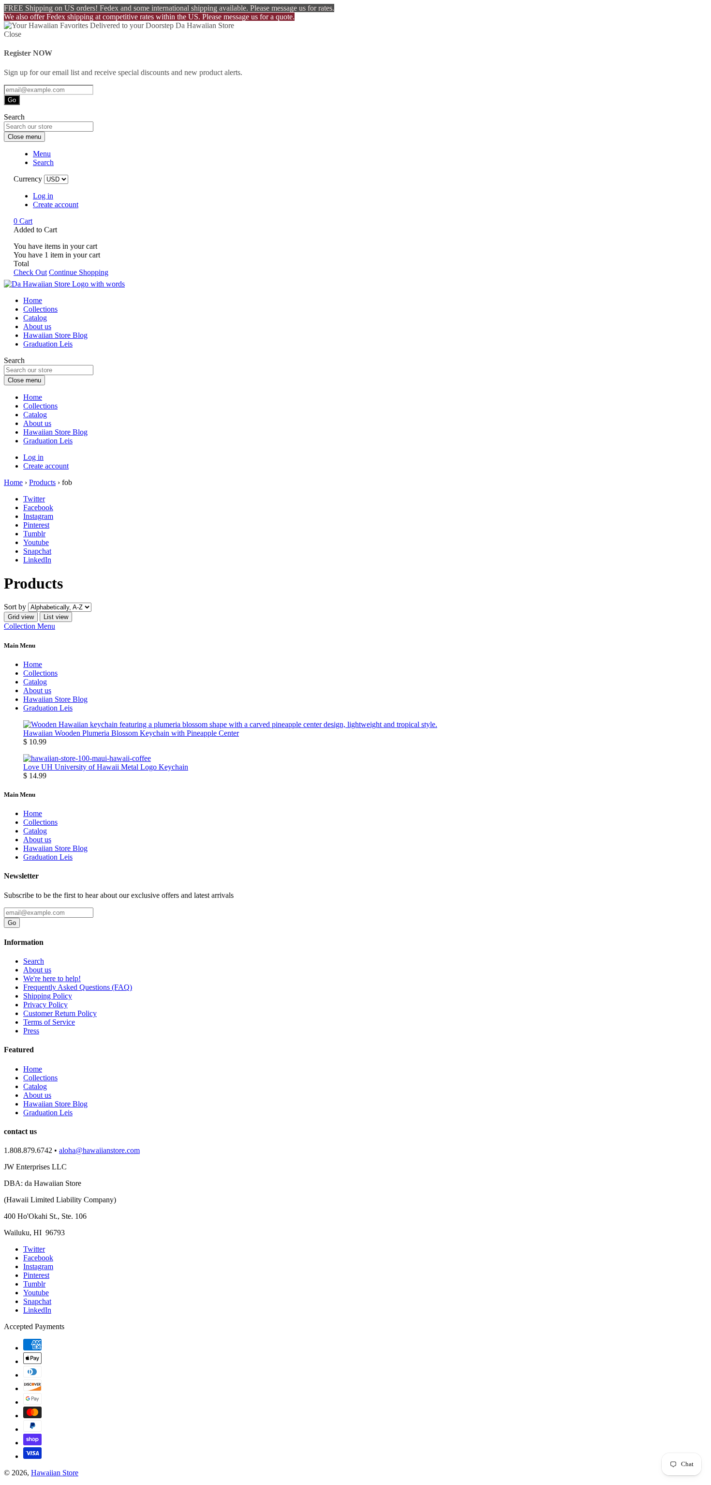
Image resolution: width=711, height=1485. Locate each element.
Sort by (15, 607)
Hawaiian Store (54, 1473)
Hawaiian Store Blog (55, 335)
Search (33, 961)
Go (12, 100)
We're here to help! (52, 978)
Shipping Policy (47, 996)
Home (32, 300)
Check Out (30, 272)
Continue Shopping (78, 272)
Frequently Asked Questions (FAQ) (77, 987)
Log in (43, 196)
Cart (23, 221)
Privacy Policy (45, 1004)
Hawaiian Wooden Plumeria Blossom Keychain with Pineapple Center (131, 733)
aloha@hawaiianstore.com (99, 1150)
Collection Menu (29, 626)
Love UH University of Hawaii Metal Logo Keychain (105, 767)
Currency (28, 179)
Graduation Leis (48, 344)
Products (42, 482)
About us (37, 326)
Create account (55, 204)
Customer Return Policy (60, 1013)
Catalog (35, 318)
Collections (40, 309)
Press (31, 1031)
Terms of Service (49, 1022)
